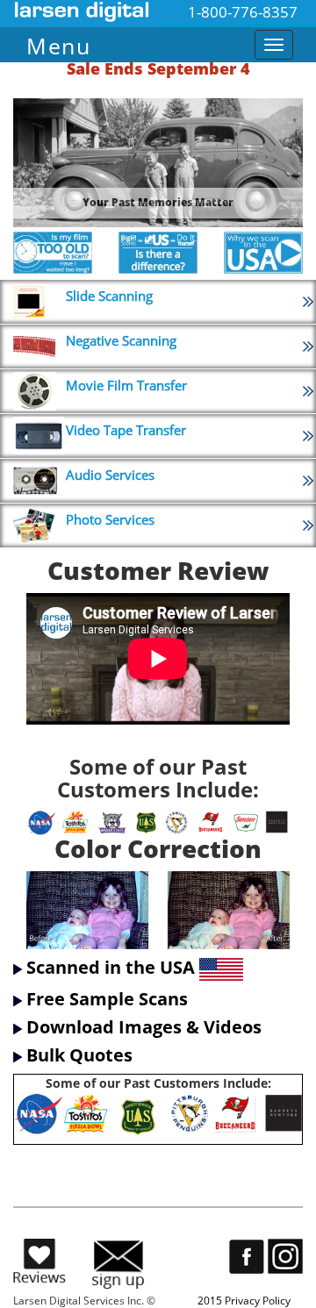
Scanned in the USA (110, 968)
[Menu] (127, 41)
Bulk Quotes (79, 1055)
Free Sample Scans (107, 999)
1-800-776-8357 (243, 12)
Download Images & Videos (144, 1027)
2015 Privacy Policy (244, 1300)
